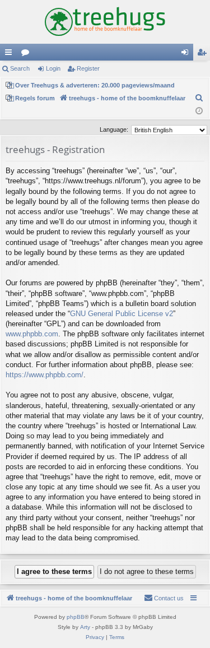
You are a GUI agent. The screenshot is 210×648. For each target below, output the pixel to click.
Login (53, 68)
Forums (27, 54)
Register (88, 68)
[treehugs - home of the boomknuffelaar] (105, 22)
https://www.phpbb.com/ (44, 375)
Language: (114, 129)
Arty (85, 627)
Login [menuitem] (187, 54)
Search (20, 68)
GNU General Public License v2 (121, 313)
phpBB (76, 617)
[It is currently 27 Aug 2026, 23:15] (199, 111)
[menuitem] (199, 98)
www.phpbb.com (32, 334)
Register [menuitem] (204, 54)
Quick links (10, 54)
